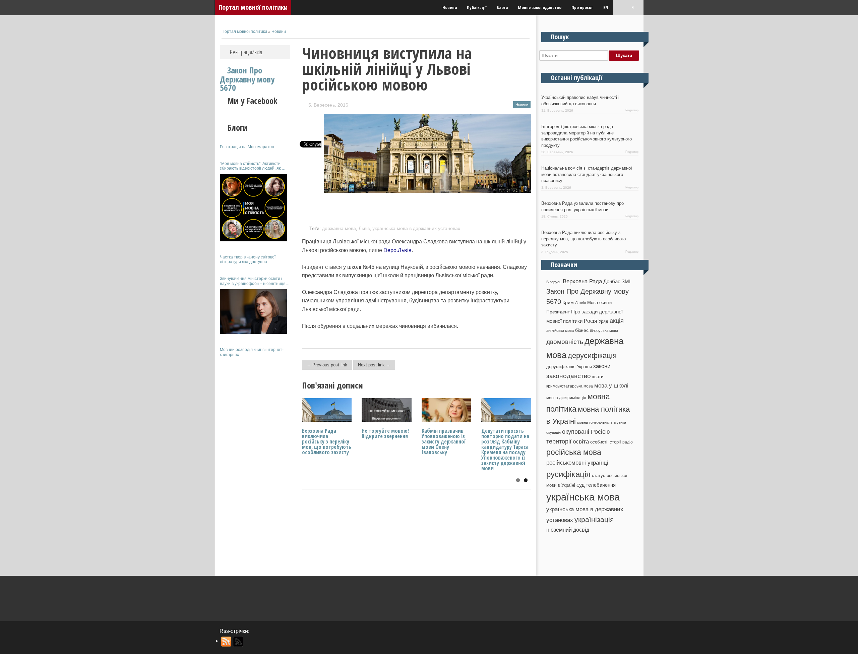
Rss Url (226, 642)
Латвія (580, 303)
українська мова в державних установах (416, 228)
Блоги (502, 7)
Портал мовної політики (253, 7)
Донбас (611, 281)
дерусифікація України (569, 366)
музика (620, 422)
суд (580, 485)
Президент (558, 311)
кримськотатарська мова (569, 386)
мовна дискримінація (566, 398)
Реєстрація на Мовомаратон (247, 146)
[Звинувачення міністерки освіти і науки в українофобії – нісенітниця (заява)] (253, 311)
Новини (449, 7)
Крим (568, 302)
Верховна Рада (582, 281)
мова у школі (611, 385)
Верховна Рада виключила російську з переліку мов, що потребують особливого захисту (326, 441)
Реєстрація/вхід (246, 52)
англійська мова (560, 331)
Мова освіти (599, 302)
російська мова (573, 452)
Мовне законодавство (539, 7)
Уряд (603, 321)
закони (602, 366)
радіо (627, 442)
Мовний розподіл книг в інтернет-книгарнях (252, 352)
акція (617, 320)
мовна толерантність (595, 422)
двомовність (564, 341)
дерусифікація (592, 355)
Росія (590, 321)
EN (605, 7)
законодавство (568, 375)
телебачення (601, 485)
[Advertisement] (255, 461)
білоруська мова (604, 331)
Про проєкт (582, 7)
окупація (553, 432)
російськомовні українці (577, 463)
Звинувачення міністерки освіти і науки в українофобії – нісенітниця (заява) (253, 281)
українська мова (583, 496)
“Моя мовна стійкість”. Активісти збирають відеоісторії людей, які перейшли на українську (251, 166)
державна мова (339, 228)
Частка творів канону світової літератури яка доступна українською (247, 259)
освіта (581, 441)
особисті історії (605, 441)
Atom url (238, 642)
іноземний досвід (567, 530)
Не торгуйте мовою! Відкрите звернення (385, 433)
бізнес (582, 330)
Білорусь (553, 282)
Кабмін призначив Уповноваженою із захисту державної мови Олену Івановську (444, 441)
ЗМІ (626, 281)
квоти (597, 376)
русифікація (568, 474)
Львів (364, 228)
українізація (594, 519)
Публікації (477, 7)
